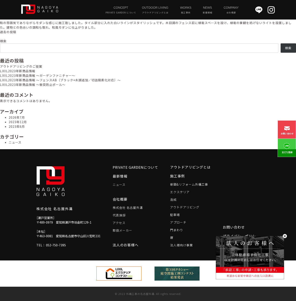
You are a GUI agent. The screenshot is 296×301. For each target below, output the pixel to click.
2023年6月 (17, 126)
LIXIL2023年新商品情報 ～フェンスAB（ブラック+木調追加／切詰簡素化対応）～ (60, 80)
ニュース (15, 142)
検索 (3, 41)
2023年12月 (18, 122)
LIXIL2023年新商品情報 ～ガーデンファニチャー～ (37, 75)
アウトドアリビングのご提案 (21, 66)
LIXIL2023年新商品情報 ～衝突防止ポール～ (32, 84)
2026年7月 (17, 117)
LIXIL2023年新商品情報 (17, 71)
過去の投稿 (8, 32)
